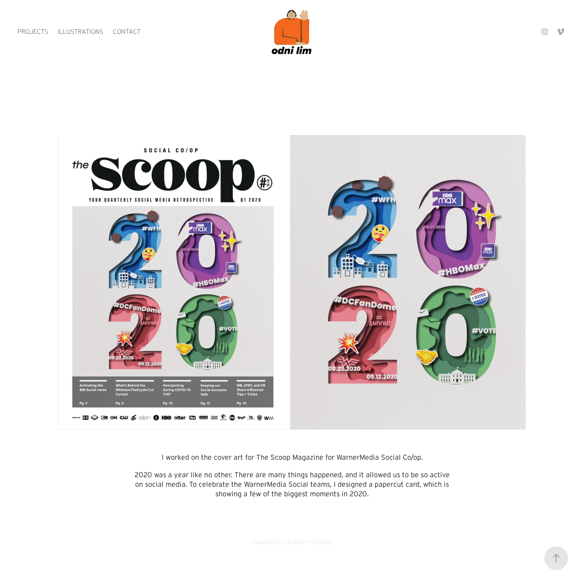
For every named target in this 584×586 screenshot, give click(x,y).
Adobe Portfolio (309, 542)
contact (127, 31)
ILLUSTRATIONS (80, 31)
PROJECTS (32, 31)
